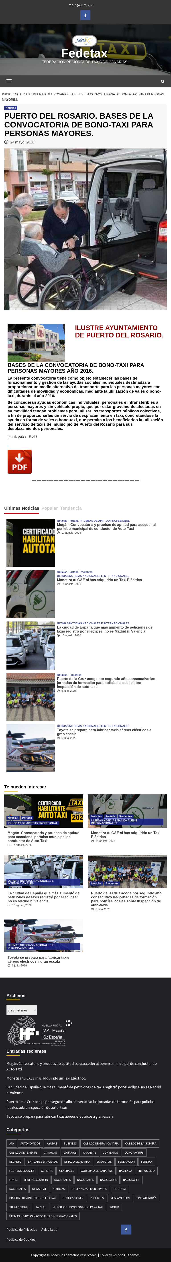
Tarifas (41, 1207)
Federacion (126, 1162)
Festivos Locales (22, 1171)
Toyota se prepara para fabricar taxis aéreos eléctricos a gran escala (38, 959)
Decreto (15, 1162)
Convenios (110, 1152)
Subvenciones (19, 1207)
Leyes (13, 1180)
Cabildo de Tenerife (23, 1152)
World (114, 1207)
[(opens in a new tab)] (30, 594)
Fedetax (84, 53)
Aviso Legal (50, 1229)
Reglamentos (120, 1198)
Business (70, 1143)
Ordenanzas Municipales (89, 1189)
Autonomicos (30, 1143)
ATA (11, 1143)
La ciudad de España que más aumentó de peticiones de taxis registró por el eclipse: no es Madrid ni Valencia (105, 629)
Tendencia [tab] (71, 508)
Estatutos (104, 1162)
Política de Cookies (20, 1239)
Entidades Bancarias (43, 1162)
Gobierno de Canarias (97, 1171)
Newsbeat (39, 1189)
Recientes (86, 572)
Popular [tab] (49, 508)
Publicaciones (73, 1198)
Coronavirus (134, 1152)
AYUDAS (52, 1143)
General (47, 1171)
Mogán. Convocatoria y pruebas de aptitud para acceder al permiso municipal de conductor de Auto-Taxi (106, 527)
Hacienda (125, 1171)
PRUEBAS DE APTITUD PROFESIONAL (105, 520)
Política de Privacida (21, 1229)
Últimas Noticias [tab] (21, 508)
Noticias (11, 108)
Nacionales (62, 1180)
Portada (74, 520)
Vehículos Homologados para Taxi (78, 1207)
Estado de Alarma (77, 1162)
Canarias (50, 1152)
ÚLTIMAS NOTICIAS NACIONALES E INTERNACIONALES (93, 576)
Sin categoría (146, 1198)
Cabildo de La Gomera (141, 1143)
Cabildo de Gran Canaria (101, 1143)
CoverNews (108, 1255)
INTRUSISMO (146, 1171)
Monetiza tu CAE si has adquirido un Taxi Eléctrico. (100, 580)
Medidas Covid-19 (36, 1180)
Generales (66, 1171)
